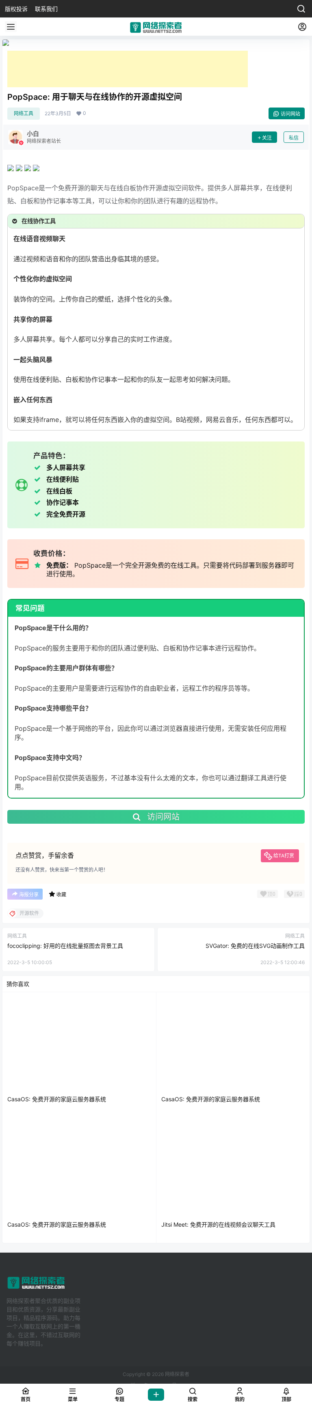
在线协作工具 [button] (39, 220)
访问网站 (290, 114)
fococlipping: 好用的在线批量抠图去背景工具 (65, 945)
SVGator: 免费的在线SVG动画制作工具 (255, 945)
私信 (294, 138)
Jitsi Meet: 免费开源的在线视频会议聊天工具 (218, 1224)
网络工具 (23, 113)
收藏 (61, 894)
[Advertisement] (127, 69)
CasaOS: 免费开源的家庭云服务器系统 (56, 1099)
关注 (267, 138)
